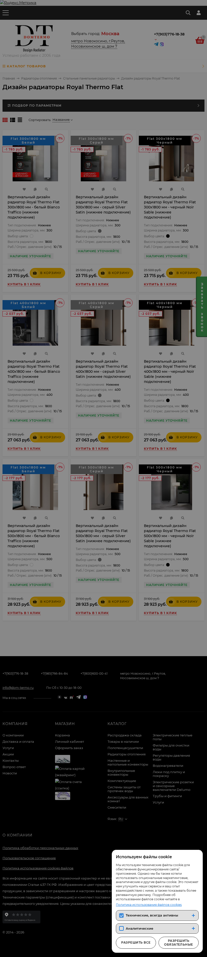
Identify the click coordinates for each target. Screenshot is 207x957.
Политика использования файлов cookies (149, 905)
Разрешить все (135, 942)
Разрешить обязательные (178, 942)
